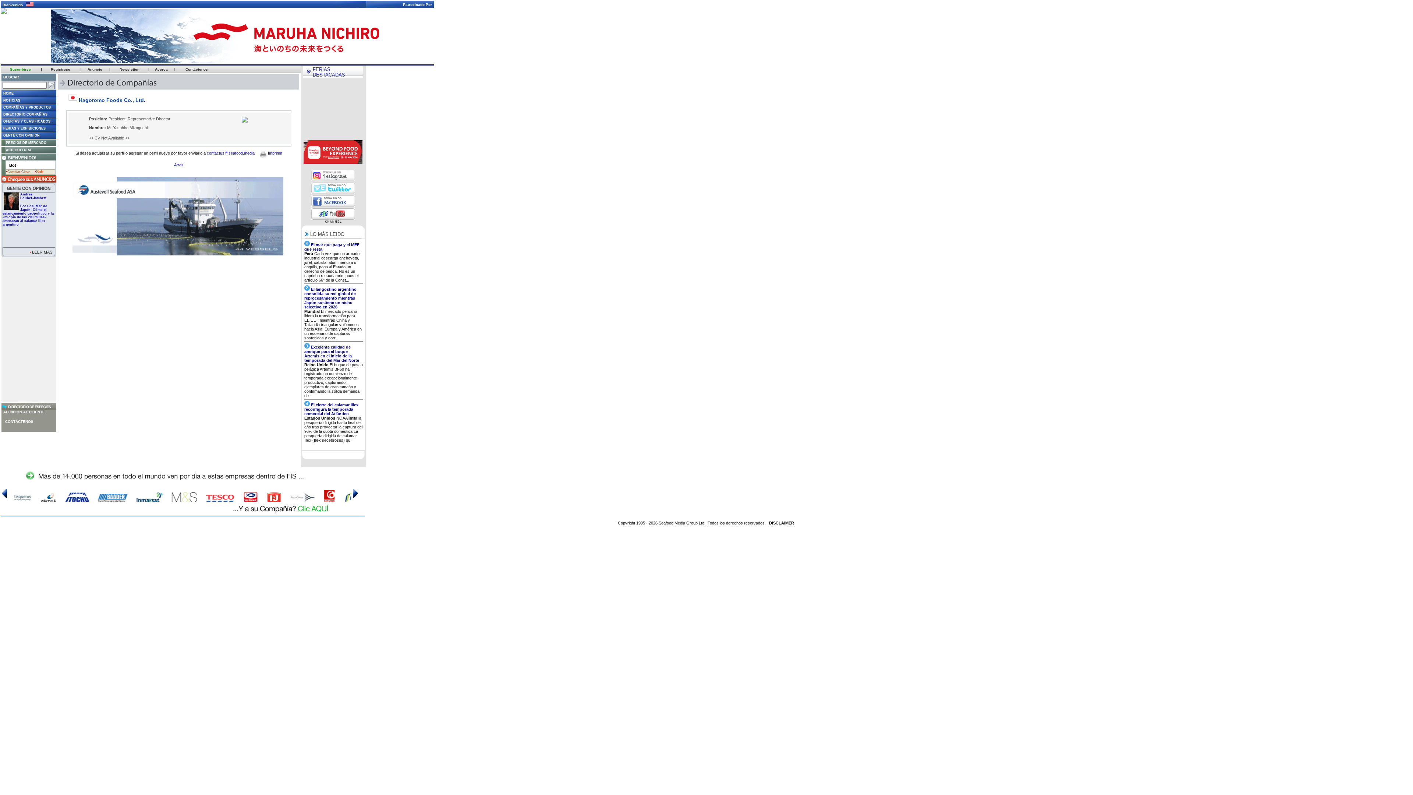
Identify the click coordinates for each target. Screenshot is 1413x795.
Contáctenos (19, 422)
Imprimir (274, 153)
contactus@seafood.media (231, 153)
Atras (179, 165)
